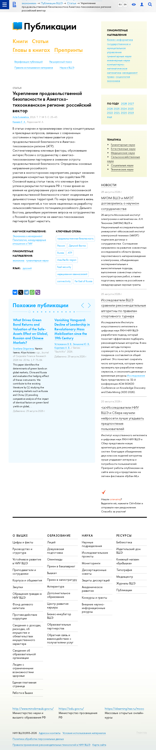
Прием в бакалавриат (61, 566)
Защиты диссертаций (96, 580)
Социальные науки (122, 165)
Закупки (18, 587)
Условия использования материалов (84, 733)
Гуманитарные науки (123, 144)
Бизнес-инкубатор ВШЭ (59, 616)
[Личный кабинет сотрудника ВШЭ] (142, 4)
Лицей (51, 542)
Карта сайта (99, 745)
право (111, 77)
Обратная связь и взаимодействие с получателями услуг (60, 638)
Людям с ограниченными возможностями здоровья (23, 670)
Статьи (40, 41)
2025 (117, 108)
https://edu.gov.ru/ (71, 709)
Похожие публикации (40, 305)
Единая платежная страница (24, 684)
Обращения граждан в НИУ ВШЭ (27, 595)
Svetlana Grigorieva (23, 348)
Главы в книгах (31, 49)
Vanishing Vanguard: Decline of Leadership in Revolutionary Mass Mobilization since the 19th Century (72, 329)
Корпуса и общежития (27, 580)
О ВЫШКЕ (20, 535)
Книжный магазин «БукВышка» (127, 561)
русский (27, 268)
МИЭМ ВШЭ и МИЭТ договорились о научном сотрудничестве (120, 203)
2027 (131, 103)
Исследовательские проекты (95, 554)
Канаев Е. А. (19, 122)
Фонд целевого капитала (23, 606)
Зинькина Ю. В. (81, 344)
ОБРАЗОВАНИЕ (59, 535)
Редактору (141, 732)
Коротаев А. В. (62, 347)
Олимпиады (54, 559)
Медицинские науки (123, 153)
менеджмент (130, 72)
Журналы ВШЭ (125, 583)
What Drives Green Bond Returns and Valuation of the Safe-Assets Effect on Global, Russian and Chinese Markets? (30, 331)
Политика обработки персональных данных (38, 739)
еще (109, 117)
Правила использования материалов (33, 67)
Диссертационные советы (94, 571)
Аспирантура (55, 586)
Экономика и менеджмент (27, 236)
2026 (110, 108)
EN (125, 4)
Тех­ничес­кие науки (122, 169)
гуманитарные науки (119, 56)
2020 (124, 113)
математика (114, 72)
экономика (113, 81)
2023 (131, 108)
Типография (124, 570)
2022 (110, 113)
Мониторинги (91, 563)
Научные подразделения (92, 544)
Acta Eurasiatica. (21, 117)
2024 (124, 108)
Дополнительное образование (58, 595)
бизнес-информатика (120, 39)
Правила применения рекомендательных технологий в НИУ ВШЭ (51, 745)
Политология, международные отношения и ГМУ (29, 242)
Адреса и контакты (50, 733)
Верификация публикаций (28, 61)
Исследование (136, 375)
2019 (131, 113)
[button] (29, 312)
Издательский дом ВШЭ (128, 551)
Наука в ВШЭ (67, 67)
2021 (117, 113)
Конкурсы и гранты (94, 597)
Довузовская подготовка (55, 551)
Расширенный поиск (60, 61)
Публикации (50, 26)
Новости (108, 185)
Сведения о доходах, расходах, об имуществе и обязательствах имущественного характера (27, 634)
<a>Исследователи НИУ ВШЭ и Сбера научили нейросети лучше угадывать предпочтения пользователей (122, 418)
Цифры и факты (23, 542)
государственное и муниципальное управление (119, 48)
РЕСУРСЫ (124, 535)
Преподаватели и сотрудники (24, 571)
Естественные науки (123, 149)
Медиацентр (124, 577)
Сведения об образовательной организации (24, 654)
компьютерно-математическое (117, 66)
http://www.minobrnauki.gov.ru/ (33, 709)
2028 (124, 103)
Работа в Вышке (23, 693)
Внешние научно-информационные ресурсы (93, 608)
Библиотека (124, 542)
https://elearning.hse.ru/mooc (124, 709)
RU (120, 4)
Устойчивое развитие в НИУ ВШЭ (27, 561)
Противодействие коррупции (25, 616)
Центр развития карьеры (57, 605)
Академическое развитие (92, 589)
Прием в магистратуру (62, 580)
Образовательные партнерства (59, 626)
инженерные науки (118, 60)
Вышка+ (52, 573)
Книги (20, 41)
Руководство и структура (22, 551)
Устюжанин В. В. (63, 344)
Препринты (68, 49)
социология (123, 77)
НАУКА (87, 535)
